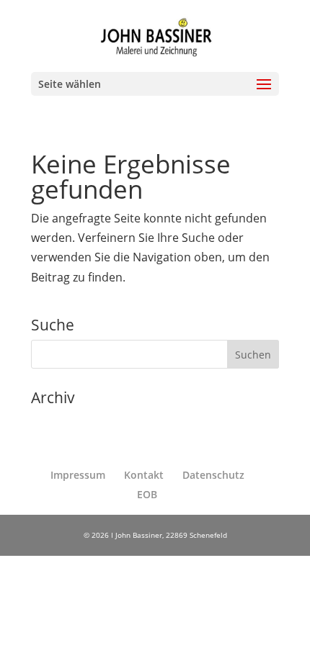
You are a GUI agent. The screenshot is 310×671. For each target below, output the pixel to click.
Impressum (77, 475)
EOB (147, 494)
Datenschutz (213, 475)
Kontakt (144, 475)
